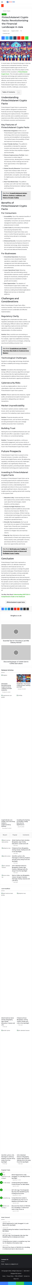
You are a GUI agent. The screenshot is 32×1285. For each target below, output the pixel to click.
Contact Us (27, 1276)
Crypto (8, 11)
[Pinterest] (15, 609)
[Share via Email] (24, 609)
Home (4, 11)
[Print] (27, 609)
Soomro (19, 1273)
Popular (15, 835)
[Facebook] (2, 609)
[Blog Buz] (10, 2)
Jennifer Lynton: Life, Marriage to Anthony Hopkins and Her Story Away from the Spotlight (8, 1158)
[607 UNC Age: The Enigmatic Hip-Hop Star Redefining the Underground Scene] (5, 1192)
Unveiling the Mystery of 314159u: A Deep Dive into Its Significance (23, 822)
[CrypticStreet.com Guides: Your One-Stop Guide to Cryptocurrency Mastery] (8, 756)
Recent (5, 835)
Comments (26, 835)
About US (16, 1278)
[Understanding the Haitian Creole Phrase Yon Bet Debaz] (5, 1185)
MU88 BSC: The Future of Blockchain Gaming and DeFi (23, 685)
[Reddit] (18, 609)
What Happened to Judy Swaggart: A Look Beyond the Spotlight (21, 1176)
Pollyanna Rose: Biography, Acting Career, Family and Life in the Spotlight (21, 849)
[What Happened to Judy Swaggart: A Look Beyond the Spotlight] (5, 1177)
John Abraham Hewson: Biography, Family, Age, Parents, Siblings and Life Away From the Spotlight (24, 1158)
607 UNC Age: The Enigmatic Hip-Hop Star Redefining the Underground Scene (20, 1191)
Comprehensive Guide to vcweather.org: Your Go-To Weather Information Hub (20, 1199)
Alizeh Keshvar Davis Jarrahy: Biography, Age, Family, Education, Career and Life (21, 841)
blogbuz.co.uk (6, 30)
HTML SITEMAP (19, 1276)
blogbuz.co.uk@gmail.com (11, 1264)
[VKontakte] (21, 609)
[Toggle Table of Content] (18, 92)
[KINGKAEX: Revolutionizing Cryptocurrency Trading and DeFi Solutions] (8, 678)
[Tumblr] (12, 609)
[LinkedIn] (9, 609)
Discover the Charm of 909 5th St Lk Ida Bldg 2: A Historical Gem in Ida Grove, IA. (21, 1207)
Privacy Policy (10, 1276)
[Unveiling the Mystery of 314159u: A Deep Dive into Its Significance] (24, 756)
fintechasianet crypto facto (16, 602)
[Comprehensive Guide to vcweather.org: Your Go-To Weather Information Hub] (5, 1200)
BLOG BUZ (26, 1270)
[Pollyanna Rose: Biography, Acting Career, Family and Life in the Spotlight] (6, 850)
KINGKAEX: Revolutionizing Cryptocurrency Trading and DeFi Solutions (6, 687)
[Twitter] (6, 609)
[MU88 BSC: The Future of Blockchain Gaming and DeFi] (24, 678)
